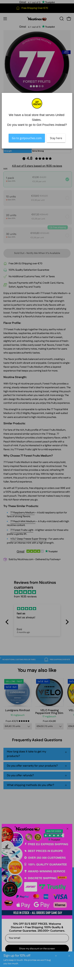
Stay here (56, 138)
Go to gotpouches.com (27, 138)
